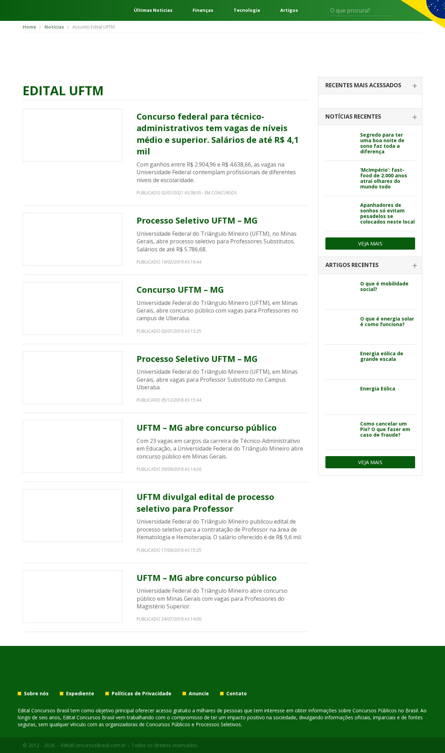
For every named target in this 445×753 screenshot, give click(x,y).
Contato (236, 693)
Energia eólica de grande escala (381, 356)
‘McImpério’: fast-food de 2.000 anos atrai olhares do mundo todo (383, 178)
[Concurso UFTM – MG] (72, 308)
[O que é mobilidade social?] (340, 292)
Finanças (203, 10)
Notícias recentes (353, 116)
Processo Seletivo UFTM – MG (197, 220)
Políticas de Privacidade (141, 693)
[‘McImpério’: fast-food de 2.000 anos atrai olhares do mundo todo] (340, 178)
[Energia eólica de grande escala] (340, 362)
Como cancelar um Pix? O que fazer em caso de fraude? (385, 429)
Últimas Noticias (153, 10)
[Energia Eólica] (340, 397)
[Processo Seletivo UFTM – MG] (72, 239)
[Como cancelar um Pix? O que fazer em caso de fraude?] (340, 432)
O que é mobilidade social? (384, 286)
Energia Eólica (377, 388)
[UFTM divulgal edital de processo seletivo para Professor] (72, 515)
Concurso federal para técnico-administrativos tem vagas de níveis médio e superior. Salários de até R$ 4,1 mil (218, 134)
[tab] (370, 85)
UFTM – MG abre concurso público (207, 427)
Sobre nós (36, 693)
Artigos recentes (352, 265)
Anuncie (199, 693)
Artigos (289, 10)
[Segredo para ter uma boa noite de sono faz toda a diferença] (340, 143)
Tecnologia (247, 10)
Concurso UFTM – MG (180, 289)
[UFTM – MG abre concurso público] (72, 446)
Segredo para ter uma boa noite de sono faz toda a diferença (382, 143)
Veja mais (370, 243)
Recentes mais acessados (363, 85)
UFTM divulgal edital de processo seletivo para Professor (205, 502)
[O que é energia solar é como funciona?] (340, 327)
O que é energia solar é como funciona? (387, 321)
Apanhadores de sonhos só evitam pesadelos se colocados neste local (387, 213)
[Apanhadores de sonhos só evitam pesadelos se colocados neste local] (340, 213)
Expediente (80, 693)
